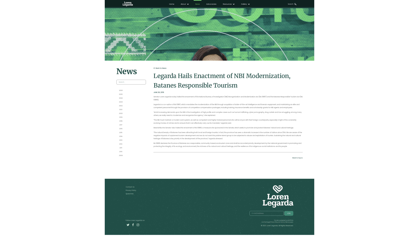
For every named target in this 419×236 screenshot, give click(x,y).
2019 (120, 117)
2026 (121, 90)
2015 (120, 132)
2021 (120, 109)
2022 (121, 106)
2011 (120, 148)
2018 (120, 121)
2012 (120, 144)
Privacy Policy (131, 190)
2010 (120, 152)
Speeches (129, 194)
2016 (120, 129)
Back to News (160, 68)
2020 (121, 113)
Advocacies (211, 4)
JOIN (288, 213)
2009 (121, 155)
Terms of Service (285, 222)
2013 (120, 140)
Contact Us (130, 187)
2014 (120, 136)
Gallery (244, 4)
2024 (121, 98)
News (197, 4)
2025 (121, 94)
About (183, 4)
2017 (120, 125)
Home (171, 4)
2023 (121, 102)
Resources (227, 4)
